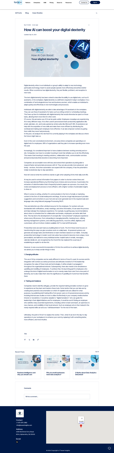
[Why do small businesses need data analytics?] (57, 362)
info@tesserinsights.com (24, 425)
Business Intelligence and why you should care (26, 373)
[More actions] (89, 25)
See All (97, 351)
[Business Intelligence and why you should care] (28, 362)
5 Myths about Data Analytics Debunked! (85, 373)
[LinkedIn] (17, 442)
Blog (27, 13)
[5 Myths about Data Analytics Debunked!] (86, 362)
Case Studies (37, 13)
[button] (96, 13)
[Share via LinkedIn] (33, 339)
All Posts (18, 13)
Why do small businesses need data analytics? (55, 373)
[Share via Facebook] (25, 339)
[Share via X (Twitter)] (29, 339)
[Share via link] (38, 339)
